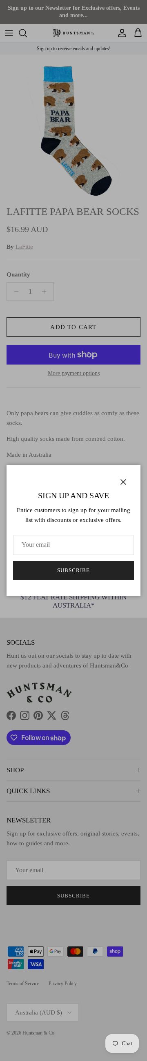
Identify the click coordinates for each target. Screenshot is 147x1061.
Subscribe (73, 570)
